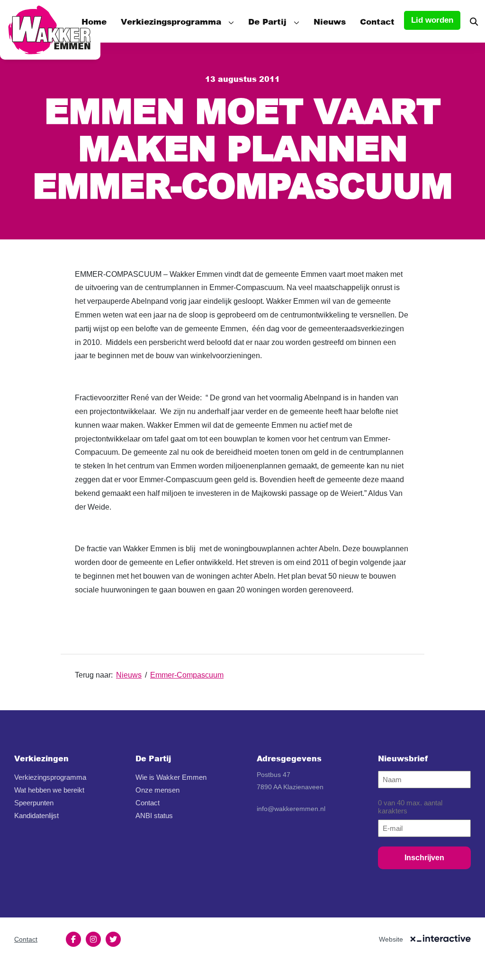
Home (94, 21)
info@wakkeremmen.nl (291, 808)
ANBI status (154, 815)
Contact (377, 21)
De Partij (267, 21)
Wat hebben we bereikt (49, 790)
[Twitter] (113, 939)
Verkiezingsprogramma (171, 21)
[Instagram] (93, 939)
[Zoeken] (474, 21)
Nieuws (330, 21)
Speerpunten (34, 803)
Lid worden (432, 20)
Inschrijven (424, 858)
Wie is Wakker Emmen (171, 777)
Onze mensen (157, 790)
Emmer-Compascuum (187, 675)
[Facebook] (73, 939)
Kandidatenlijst (36, 815)
